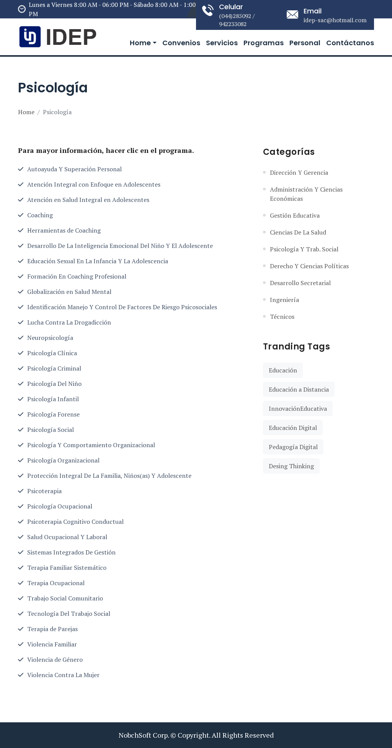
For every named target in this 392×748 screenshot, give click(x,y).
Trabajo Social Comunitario (65, 598)
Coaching (40, 215)
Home (140, 43)
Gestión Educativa (295, 215)
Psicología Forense (53, 414)
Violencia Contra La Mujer (63, 675)
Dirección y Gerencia (299, 172)
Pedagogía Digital (293, 447)
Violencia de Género (55, 659)
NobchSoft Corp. (144, 735)
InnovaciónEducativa (298, 408)
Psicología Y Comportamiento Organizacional (91, 445)
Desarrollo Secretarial (300, 283)
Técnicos (282, 316)
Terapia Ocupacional (56, 583)
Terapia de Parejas (52, 629)
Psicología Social (50, 429)
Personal (304, 43)
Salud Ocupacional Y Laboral (67, 537)
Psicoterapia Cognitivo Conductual (75, 521)
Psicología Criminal (54, 368)
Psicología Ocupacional (59, 506)
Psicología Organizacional (63, 460)
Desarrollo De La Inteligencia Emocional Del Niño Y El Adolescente (120, 245)
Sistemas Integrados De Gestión (71, 552)
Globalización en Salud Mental (69, 291)
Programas (263, 43)
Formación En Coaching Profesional (76, 276)
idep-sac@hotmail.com (335, 20)
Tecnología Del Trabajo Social (68, 613)
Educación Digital (293, 427)
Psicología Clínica (52, 353)
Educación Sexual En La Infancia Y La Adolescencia (97, 261)
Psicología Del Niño (54, 383)
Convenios (181, 43)
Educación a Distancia (299, 389)
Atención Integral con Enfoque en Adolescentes (93, 184)
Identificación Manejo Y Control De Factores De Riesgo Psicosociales (122, 307)
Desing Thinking (291, 466)
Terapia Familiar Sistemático (66, 567)
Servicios (222, 43)
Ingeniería (284, 299)
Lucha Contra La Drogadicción (69, 322)
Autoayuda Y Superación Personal (74, 169)
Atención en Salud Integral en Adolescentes (88, 199)
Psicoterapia (44, 491)
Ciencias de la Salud (298, 232)
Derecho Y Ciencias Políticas (309, 266)
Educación (283, 370)
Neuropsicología (50, 337)
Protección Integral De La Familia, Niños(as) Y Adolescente (109, 475)
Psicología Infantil (53, 399)
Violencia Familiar (52, 644)
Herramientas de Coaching (64, 230)
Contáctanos (350, 43)
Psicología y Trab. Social (304, 249)
